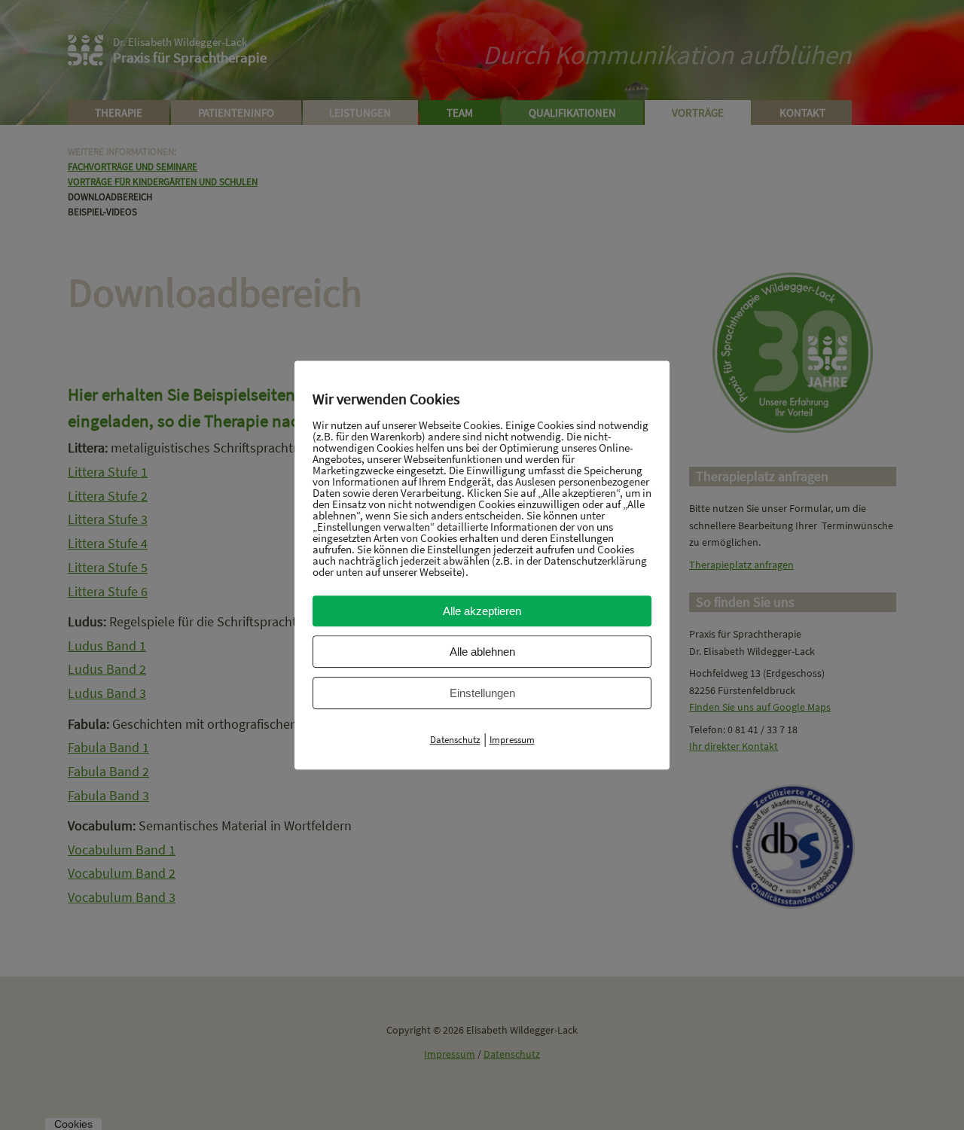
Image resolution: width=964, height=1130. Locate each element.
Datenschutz (455, 739)
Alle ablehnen (482, 651)
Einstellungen (482, 693)
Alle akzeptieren (482, 611)
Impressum (512, 739)
